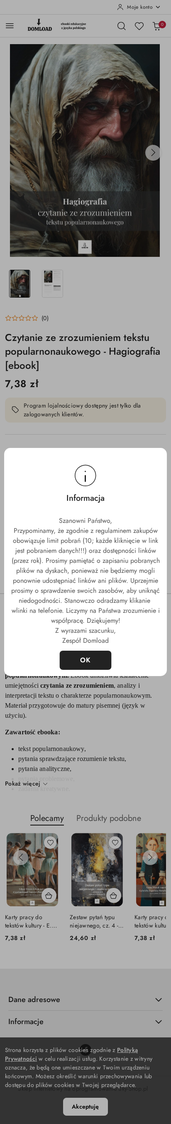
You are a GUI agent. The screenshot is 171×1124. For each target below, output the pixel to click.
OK (85, 660)
